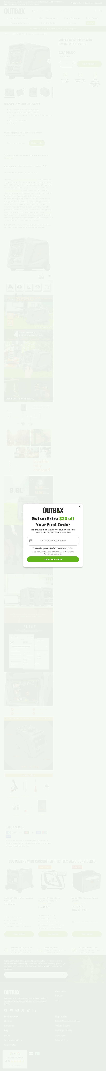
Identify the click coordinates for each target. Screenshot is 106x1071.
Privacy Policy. (68, 548)
